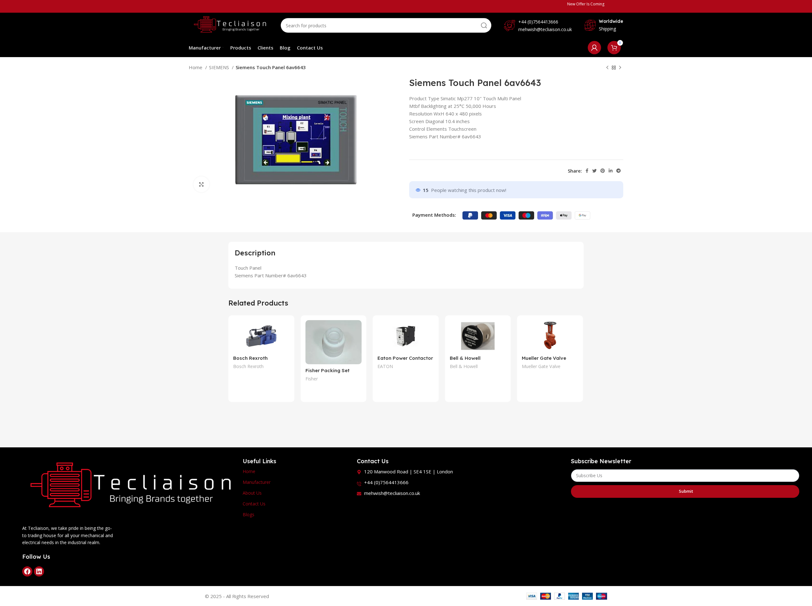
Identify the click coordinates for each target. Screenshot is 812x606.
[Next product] (620, 68)
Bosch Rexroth (248, 366)
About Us (252, 493)
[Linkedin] (39, 571)
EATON (385, 366)
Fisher (311, 379)
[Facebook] (27, 571)
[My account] (594, 47)
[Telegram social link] (618, 171)
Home (196, 67)
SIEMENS (219, 67)
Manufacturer (257, 482)
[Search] (484, 25)
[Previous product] (607, 68)
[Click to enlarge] (201, 184)
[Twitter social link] (594, 171)
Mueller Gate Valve (544, 358)
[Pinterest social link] (603, 171)
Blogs (248, 514)
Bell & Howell (464, 366)
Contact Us (254, 504)
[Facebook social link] (587, 171)
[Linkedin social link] (610, 171)
